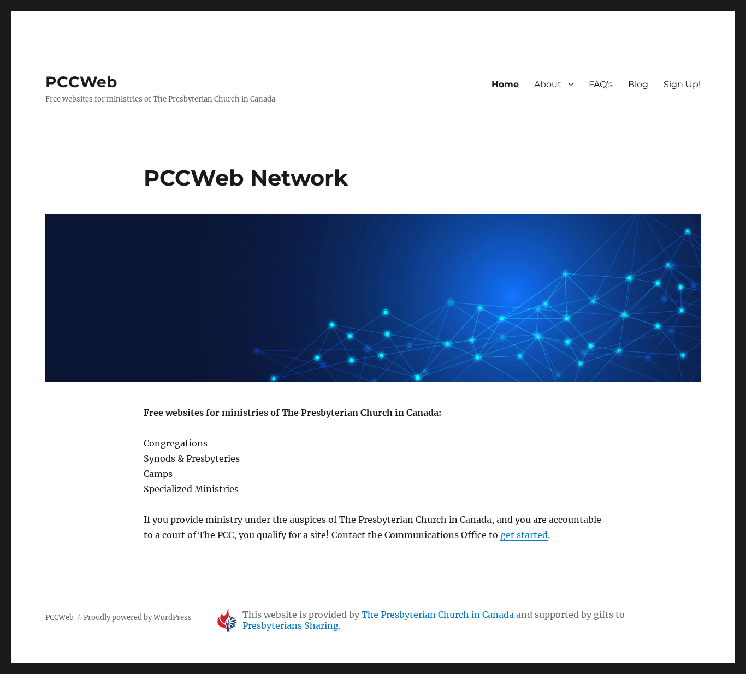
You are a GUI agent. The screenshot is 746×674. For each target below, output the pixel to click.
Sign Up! (682, 84)
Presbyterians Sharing (290, 625)
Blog (638, 84)
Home (505, 84)
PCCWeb (81, 82)
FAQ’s (601, 84)
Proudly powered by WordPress (138, 617)
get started (524, 534)
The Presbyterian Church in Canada (438, 614)
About (547, 84)
